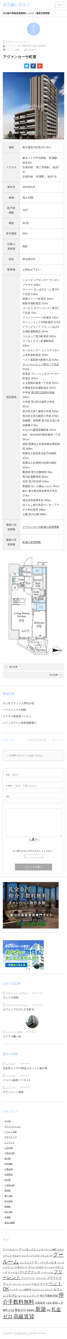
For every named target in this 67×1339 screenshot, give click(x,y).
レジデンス (24, 42)
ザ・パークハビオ (45, 1262)
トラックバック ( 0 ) (36, 740)
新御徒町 (31, 1310)
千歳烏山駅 (9, 1185)
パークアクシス (29, 1272)
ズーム (31, 1267)
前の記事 (13, 667)
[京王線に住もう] (17, 4)
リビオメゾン (38, 1289)
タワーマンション (12, 1126)
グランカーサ (46, 1256)
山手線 (11, 1310)
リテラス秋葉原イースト (17, 716)
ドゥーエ (12, 1272)
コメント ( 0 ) (58, 740)
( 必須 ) (12, 775)
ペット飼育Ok (24, 1289)
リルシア (49, 1289)
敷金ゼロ (20, 1309)
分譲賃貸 (8, 1174)
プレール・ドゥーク (21, 1284)
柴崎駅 (7, 1206)
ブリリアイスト (28, 1278)
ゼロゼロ (39, 1267)
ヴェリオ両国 (10, 997)
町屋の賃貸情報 (32, 542)
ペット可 (13, 1289)
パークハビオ (47, 1272)
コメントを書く (14, 50)
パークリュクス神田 (14, 709)
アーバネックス (27, 1249)
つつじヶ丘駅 (10, 1132)
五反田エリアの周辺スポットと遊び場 (25, 1068)
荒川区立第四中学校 (43, 392)
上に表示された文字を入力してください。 (33, 851)
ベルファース (39, 1283)
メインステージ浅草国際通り (20, 722)
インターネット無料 (46, 1249)
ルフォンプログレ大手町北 (18, 1009)
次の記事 (54, 675)
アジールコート (10, 1249)
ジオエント (21, 1267)
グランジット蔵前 (13, 1092)
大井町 (49, 1303)
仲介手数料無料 (24, 46)
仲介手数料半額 (49, 1295)
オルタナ (16, 1255)
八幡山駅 (8, 1169)
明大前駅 (8, 1201)
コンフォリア (26, 1262)
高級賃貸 (42, 46)
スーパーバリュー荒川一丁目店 (41, 364)
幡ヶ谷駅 (8, 1196)
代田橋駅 (8, 1164)
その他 (7, 1121)
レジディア (33, 1295)
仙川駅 (7, 1158)
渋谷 (49, 1310)
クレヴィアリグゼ (31, 1255)
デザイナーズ (12, 42)
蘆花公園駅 (9, 1222)
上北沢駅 (8, 1148)
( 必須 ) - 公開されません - (22, 786)
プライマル (41, 1278)
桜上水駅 (8, 1212)
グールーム (11, 46)
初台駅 (19, 1032)
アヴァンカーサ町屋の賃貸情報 (41, 526)
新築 (34, 46)
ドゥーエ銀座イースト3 (16, 1080)
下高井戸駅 (9, 1153)
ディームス (49, 1267)
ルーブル (22, 1296)
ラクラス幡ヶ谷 (12, 1036)
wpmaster (31, 50)
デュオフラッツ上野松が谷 (18, 703)
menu (59, 5)
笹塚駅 (7, 1217)
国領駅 (7, 1190)
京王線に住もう (22, 1333)
